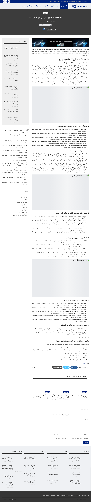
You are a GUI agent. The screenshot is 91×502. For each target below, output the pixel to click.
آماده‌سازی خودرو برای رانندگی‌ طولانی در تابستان (7, 484)
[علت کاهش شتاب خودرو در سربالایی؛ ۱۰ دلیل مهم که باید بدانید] (23, 49)
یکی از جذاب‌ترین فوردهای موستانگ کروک (29, 466)
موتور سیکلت (38, 6)
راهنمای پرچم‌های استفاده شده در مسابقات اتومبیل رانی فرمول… (7, 467)
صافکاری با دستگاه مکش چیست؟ (11, 94)
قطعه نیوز (24, 200)
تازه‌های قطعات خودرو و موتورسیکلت (18, 135)
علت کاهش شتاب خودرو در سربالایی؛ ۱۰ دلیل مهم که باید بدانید (11, 48)
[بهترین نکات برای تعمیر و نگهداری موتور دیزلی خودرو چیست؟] (85, 482)
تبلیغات (58, 1)
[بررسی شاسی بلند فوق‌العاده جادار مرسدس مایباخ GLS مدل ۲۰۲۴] (41, 387)
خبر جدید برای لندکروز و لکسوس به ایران (17, 170)
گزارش (52, 6)
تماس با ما (78, 1)
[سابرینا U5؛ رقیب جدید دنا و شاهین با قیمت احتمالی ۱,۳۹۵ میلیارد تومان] (23, 119)
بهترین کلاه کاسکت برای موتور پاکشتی (11, 79)
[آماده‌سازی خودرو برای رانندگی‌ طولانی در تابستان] (18, 484)
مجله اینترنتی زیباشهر (22, 202)
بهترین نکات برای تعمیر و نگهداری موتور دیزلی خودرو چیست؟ (75, 482)
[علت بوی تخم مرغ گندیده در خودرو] (85, 475)
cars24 (84, 363)
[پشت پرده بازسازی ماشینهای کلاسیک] (40, 483)
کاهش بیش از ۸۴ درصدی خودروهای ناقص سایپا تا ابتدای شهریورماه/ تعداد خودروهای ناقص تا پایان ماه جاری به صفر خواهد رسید (14, 165)
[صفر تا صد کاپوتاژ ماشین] (63, 482)
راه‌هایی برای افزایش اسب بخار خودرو (75, 466)
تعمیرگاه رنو (24, 205)
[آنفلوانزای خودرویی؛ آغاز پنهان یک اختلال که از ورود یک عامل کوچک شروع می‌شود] (23, 104)
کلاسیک (46, 6)
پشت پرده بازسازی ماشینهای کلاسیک (29, 481)
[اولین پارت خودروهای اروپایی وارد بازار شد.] (63, 475)
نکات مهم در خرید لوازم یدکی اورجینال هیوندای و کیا (11, 110)
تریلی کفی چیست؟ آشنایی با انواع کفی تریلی (11, 87)
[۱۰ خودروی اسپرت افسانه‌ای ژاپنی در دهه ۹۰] (40, 459)
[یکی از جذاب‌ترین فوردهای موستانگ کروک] (40, 467)
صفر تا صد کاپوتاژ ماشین (52, 481)
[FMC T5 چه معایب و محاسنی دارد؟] (63, 467)
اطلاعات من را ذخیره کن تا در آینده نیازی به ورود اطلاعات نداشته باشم (71, 439)
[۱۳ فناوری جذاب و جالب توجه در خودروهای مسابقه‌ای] (18, 459)
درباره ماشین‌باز (85, 1)
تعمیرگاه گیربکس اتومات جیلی (20, 215)
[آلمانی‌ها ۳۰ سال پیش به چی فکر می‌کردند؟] (40, 475)
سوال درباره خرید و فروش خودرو (68, 1)
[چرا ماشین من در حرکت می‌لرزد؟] (78, 387)
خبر (57, 6)
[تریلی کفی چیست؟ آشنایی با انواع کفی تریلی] (23, 88)
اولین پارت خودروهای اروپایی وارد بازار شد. (52, 473)
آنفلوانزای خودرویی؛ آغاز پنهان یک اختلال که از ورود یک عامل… (11, 103)
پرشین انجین (24, 197)
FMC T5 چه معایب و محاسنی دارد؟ (52, 466)
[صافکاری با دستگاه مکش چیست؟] (23, 96)
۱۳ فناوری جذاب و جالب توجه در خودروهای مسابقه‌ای (7, 458)
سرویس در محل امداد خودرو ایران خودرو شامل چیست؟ (11, 64)
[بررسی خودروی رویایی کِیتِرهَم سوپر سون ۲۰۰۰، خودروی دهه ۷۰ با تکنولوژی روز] (60, 387)
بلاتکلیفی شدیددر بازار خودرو (20, 160)
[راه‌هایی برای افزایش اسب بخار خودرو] (85, 467)
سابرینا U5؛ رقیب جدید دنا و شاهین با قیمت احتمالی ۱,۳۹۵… (11, 119)
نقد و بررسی (64, 6)
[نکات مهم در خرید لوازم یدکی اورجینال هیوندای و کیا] (23, 112)
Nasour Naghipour (12, 499)
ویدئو (23, 6)
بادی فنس (24, 210)
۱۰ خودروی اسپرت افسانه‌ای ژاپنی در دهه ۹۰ (29, 458)
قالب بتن (25, 207)
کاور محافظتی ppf (23, 213)
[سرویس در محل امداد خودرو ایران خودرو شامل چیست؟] (23, 66)
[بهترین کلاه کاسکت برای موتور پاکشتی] (23, 81)
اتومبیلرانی (29, 6)
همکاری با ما (53, 1)
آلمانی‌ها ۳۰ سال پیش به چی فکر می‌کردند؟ (29, 474)
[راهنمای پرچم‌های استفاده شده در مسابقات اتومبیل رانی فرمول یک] (18, 467)
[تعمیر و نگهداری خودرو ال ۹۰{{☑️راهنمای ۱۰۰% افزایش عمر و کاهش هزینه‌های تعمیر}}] (23, 57)
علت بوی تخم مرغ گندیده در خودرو (75, 473)
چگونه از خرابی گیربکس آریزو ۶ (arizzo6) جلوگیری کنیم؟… (11, 72)
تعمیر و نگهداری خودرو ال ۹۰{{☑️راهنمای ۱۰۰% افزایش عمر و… (11, 56)
